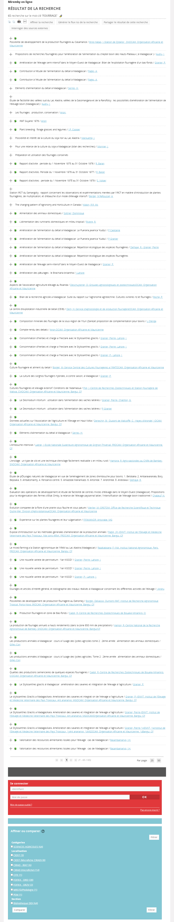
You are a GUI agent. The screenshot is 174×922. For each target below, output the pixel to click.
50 (159, 760)
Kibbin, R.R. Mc (90, 204)
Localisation (19, 851)
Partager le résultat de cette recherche (126, 22)
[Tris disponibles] (25, 22)
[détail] (11, 38)
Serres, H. (73, 88)
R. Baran (100, 163)
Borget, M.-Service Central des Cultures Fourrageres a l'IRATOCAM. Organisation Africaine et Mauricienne (108, 367)
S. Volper (101, 180)
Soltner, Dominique (74, 213)
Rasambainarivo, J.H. (120, 740)
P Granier (113, 238)
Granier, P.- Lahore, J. (111, 355)
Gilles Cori (15, 644)
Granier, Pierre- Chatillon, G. (116, 400)
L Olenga (151, 321)
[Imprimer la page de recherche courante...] (20, 22)
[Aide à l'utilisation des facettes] (43, 831)
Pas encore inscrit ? (150, 810)
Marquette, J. (88, 138)
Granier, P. (160, 62)
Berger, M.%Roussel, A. (101, 196)
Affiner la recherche (41, 22)
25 (152, 760)
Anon (44, 121)
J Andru (160, 588)
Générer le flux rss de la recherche (78, 22)
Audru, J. (160, 54)
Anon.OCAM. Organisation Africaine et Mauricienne (77, 329)
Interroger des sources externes (30, 28)
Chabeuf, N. (159, 495)
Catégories (18, 842)
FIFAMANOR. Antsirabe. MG (97, 519)
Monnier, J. (102, 146)
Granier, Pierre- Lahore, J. (113, 338)
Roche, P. (158, 297)
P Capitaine (114, 230)
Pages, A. (92, 71)
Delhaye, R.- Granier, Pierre (144, 247)
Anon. (63, 112)
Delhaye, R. (135, 480)
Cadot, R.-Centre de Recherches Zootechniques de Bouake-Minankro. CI (107, 613)
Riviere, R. (91, 221)
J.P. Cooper (74, 129)
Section (16, 899)
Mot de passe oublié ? (21, 804)
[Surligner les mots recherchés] (60, 16)
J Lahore (80, 272)
